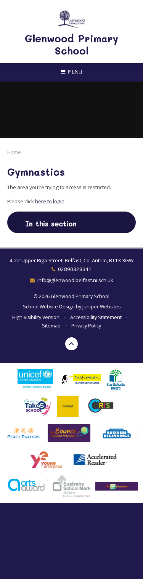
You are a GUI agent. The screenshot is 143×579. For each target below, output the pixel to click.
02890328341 (75, 269)
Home (14, 152)
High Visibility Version (35, 317)
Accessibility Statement (96, 317)
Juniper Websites (101, 306)
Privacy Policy (86, 325)
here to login (49, 201)
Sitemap (51, 325)
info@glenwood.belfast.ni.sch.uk (75, 280)
